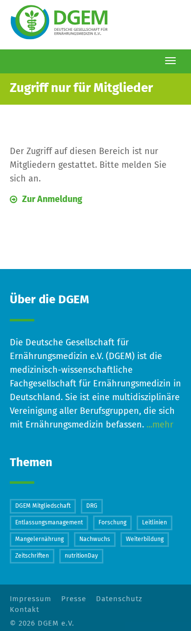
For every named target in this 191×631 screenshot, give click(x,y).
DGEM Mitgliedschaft (43, 506)
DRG (91, 506)
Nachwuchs (94, 539)
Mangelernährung (39, 539)
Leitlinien (154, 523)
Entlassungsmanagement (49, 523)
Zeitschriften (32, 556)
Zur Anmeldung (52, 199)
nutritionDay (81, 556)
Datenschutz (119, 599)
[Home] (61, 23)
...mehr (158, 425)
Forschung (112, 523)
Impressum (30, 599)
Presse (73, 599)
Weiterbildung (145, 539)
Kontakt (24, 609)
